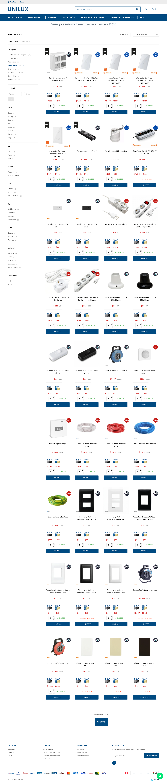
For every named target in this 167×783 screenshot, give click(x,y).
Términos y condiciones (51, 755)
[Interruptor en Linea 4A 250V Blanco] (58, 354)
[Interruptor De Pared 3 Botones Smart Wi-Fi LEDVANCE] (145, 61)
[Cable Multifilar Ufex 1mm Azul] (145, 427)
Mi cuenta (81, 749)
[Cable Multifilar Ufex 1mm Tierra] (58, 500)
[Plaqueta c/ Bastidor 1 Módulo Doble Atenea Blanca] (58, 574)
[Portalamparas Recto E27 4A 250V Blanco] (116, 281)
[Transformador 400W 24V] (87, 135)
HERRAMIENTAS (34, 17)
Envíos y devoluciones (51, 759)
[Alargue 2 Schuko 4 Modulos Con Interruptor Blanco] (145, 208)
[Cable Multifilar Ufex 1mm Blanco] (87, 427)
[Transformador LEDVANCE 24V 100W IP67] (145, 135)
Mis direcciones (83, 755)
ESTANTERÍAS (69, 17)
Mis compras (82, 752)
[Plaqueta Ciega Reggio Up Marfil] (116, 647)
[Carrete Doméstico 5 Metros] (58, 647)
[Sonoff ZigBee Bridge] (58, 427)
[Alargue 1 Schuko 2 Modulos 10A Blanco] (58, 281)
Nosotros (11, 749)
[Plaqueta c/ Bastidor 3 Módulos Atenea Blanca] (116, 574)
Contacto (13, 2)
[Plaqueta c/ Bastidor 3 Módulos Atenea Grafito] (87, 574)
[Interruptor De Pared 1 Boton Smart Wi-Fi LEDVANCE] (87, 61)
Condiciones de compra (51, 752)
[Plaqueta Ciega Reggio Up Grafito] (145, 647)
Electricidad (24, 42)
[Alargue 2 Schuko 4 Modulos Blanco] (116, 208)
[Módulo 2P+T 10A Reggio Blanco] (58, 208)
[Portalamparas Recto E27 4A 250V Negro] (145, 281)
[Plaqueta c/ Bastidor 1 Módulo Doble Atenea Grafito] (145, 500)
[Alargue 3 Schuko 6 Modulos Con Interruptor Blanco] (87, 281)
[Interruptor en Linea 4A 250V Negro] (87, 354)
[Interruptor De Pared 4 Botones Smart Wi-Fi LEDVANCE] (58, 135)
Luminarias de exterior (122, 17)
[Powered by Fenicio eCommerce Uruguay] (155, 780)
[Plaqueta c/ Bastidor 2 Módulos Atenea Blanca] (116, 500)
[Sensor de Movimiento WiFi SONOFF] (145, 354)
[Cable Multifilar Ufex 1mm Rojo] (116, 427)
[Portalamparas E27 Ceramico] (116, 135)
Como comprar (48, 749)
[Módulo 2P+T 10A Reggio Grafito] (87, 208)
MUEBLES (52, 17)
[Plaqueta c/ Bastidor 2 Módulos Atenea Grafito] (87, 500)
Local (22, 2)
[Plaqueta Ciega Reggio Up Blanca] (87, 647)
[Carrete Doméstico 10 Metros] (116, 354)
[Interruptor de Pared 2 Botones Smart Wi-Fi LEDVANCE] (116, 61)
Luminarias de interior (92, 17)
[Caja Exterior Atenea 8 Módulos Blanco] (58, 61)
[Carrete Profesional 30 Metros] (145, 574)
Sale (142, 17)
